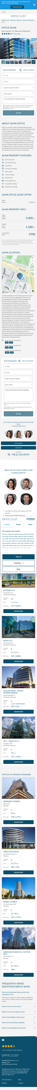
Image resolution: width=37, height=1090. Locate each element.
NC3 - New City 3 (11, 741)
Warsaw (19, 20)
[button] (18, 274)
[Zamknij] (34, 5)
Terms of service (6, 1079)
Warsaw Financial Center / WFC (17, 953)
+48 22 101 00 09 (28, 70)
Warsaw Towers (11, 801)
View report (17, 7)
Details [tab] (18, 524)
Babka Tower (10, 902)
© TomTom (28, 291)
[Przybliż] (32, 257)
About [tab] (30, 524)
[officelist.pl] (10, 1055)
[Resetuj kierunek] (32, 263)
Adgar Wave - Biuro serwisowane (13, 692)
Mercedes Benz (11, 851)
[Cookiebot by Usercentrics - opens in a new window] (26, 519)
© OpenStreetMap (20, 291)
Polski (4, 12)
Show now (18, 611)
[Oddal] (32, 260)
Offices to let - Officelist (8, 20)
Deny (18, 569)
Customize (17, 563)
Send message (18, 443)
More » (12, 108)
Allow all (18, 557)
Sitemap (4, 1083)
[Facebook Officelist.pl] (3, 1040)
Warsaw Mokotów (28, 20)
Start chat (18, 447)
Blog (19, 1079)
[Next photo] (34, 50)
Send (18, 113)
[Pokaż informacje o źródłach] (33, 291)
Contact (20, 1083)
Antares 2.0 (9, 590)
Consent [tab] (6, 524)
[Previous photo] (2, 50)
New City (7, 640)
